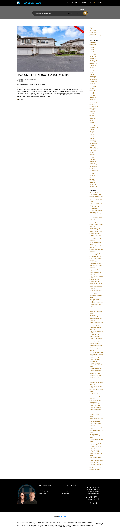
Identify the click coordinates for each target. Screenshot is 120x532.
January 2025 (93, 78)
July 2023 (92, 110)
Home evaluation (65, 492)
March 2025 (92, 74)
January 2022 (93, 141)
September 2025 (94, 63)
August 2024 (93, 86)
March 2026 (92, 53)
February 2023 (93, 118)
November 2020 (93, 166)
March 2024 (92, 95)
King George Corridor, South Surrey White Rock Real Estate (96, 304)
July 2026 (92, 46)
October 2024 (93, 83)
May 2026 (92, 49)
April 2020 (92, 179)
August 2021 (93, 150)
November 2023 (93, 102)
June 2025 (92, 69)
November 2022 (93, 124)
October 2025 (93, 62)
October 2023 (93, 104)
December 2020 (93, 165)
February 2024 (93, 97)
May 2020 (92, 177)
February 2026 (93, 54)
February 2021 (93, 161)
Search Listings (42, 493)
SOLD (87, 9)
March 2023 (92, 117)
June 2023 (92, 111)
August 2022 (93, 129)
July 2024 (92, 88)
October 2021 (93, 147)
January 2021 (93, 163)
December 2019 (93, 186)
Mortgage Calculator (44, 492)
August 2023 (93, 108)
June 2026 (92, 47)
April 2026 (92, 51)
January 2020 (93, 184)
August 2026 (93, 44)
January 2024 (93, 99)
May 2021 (92, 156)
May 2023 (92, 113)
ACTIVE (81, 9)
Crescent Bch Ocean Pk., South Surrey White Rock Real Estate (95, 258)
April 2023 (92, 115)
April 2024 (92, 94)
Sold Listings (93, 34)
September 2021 (94, 149)
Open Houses (93, 32)
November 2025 (93, 60)
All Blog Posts (93, 29)
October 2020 (93, 168)
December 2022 (93, 122)
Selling (92, 2)
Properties (75, 2)
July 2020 (92, 173)
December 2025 (93, 58)
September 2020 (94, 170)
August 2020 (93, 172)
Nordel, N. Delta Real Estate (96, 352)
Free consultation (65, 493)
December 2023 (93, 101)
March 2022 (92, 138)
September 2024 (94, 85)
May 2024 (92, 92)
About (99, 2)
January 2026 (93, 56)
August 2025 (93, 65)
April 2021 (92, 158)
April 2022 (92, 136)
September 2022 (94, 127)
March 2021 (92, 159)
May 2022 (92, 134)
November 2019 (93, 188)
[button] (90, 503)
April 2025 (92, 72)
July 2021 (92, 152)
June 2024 (92, 90)
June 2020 (92, 175)
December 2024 (93, 79)
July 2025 (92, 67)
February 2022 (93, 140)
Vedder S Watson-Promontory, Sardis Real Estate (95, 435)
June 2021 (92, 154)
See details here (21, 87)
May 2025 (92, 70)
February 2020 (93, 182)
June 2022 (92, 133)
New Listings (93, 30)
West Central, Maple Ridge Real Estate (28, 79)
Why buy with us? (43, 490)
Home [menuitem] (69, 2)
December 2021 (93, 143)
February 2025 (93, 76)
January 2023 (93, 120)
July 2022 (92, 131)
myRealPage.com (62, 516)
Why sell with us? (65, 490)
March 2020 (92, 181)
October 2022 (93, 126)
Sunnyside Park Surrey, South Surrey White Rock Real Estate (95, 423)
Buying (84, 2)
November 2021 (93, 145)
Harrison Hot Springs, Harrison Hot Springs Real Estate (96, 295)
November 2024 (93, 81)
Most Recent (93, 42)
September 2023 (94, 106)
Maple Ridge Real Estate (96, 325)
